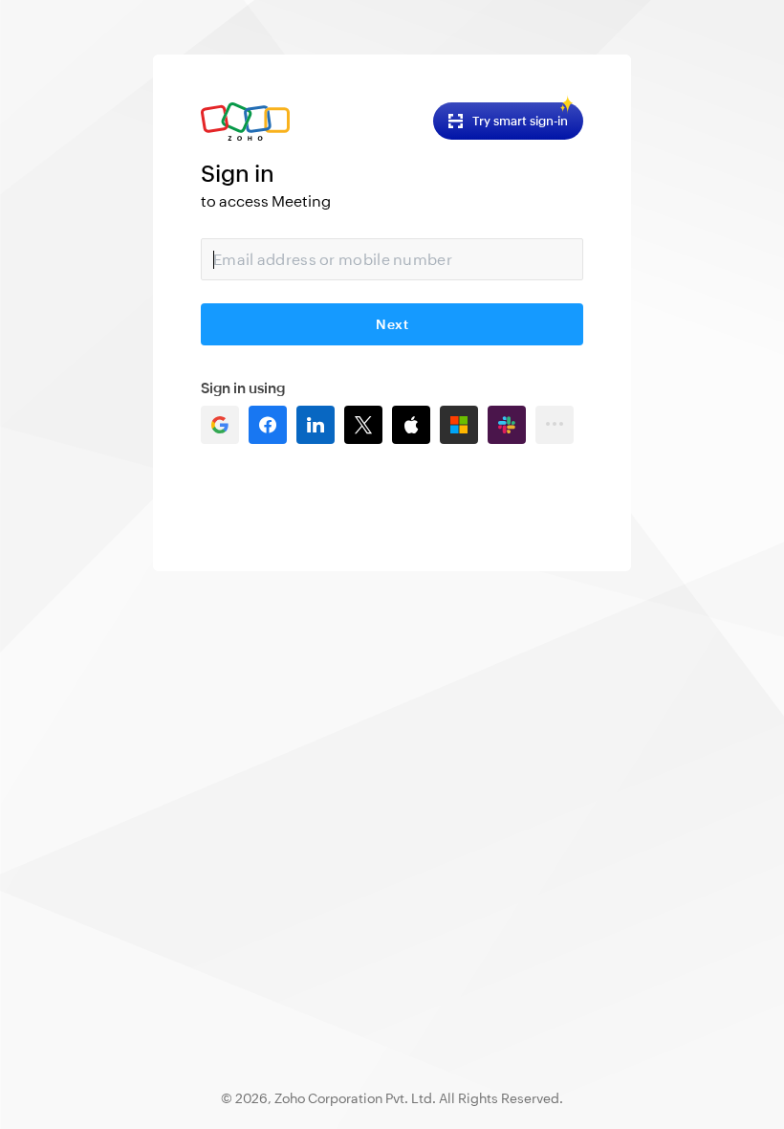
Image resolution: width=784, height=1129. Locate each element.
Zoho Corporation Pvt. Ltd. (355, 1098)
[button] (220, 425)
